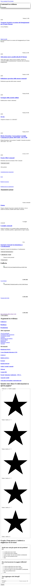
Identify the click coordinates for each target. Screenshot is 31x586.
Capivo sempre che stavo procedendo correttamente (15, 554)
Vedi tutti (3, 343)
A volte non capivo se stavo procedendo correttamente (15, 569)
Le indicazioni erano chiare (10, 552)
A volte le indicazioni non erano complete (12, 568)
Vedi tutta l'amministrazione (7, 251)
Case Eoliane (4, 280)
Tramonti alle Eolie (5, 298)
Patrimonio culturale (5, 342)
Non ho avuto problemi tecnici (10, 556)
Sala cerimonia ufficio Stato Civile (8, 314)
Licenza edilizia (4, 339)
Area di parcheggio (5, 333)
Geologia (3, 337)
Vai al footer (10, 1)
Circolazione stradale (5, 336)
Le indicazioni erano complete (10, 553)
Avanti (2, 584)
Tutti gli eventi (4, 260)
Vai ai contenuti (4, 1)
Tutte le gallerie (4, 315)
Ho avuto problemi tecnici (9, 570)
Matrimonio (3, 341)
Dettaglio (4, 581)
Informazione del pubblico (7, 338)
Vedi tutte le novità (5, 163)
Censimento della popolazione (7, 334)
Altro (4, 557)
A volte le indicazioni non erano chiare (12, 566)
